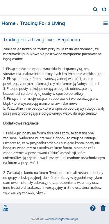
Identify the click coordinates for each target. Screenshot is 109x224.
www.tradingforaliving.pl (61, 219)
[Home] (14, 7)
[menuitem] (95, 9)
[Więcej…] (106, 23)
